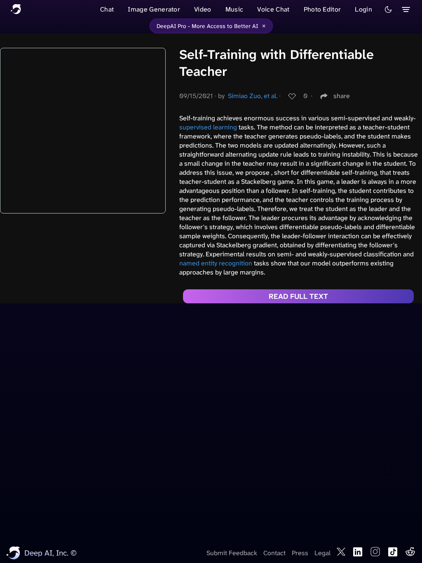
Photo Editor (322, 9)
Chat (107, 9)
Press (300, 553)
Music (234, 9)
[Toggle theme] (388, 9)
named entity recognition (215, 263)
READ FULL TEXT (298, 296)
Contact (274, 553)
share (341, 95)
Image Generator (154, 9)
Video (202, 9)
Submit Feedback (231, 553)
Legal (322, 553)
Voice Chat (273, 9)
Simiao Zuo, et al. (252, 95)
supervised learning (208, 127)
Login (363, 9)
